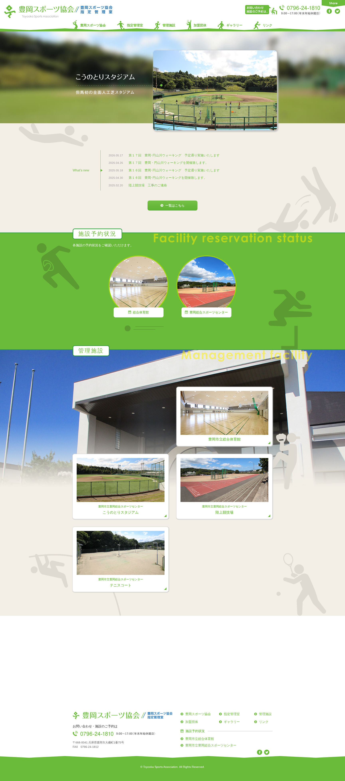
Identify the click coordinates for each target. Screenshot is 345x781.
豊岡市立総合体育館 (199, 738)
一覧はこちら (174, 205)
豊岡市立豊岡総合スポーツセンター (210, 745)
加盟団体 (200, 25)
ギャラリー (234, 25)
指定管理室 (135, 25)
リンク (267, 25)
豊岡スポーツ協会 (93, 25)
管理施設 (169, 25)
